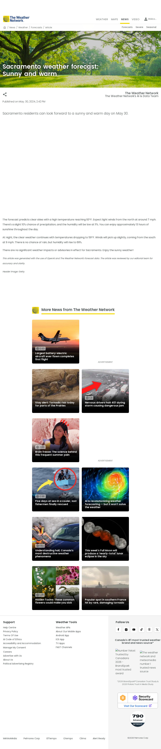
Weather (23, 27)
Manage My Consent (14, 647)
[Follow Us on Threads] (149, 630)
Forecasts (36, 27)
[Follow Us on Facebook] (118, 630)
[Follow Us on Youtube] (134, 630)
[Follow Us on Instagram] (126, 630)
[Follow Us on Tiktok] (141, 630)
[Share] (5, 94)
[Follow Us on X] (157, 630)
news (12, 27)
